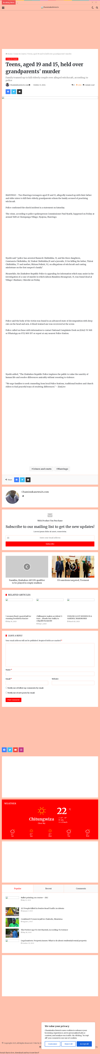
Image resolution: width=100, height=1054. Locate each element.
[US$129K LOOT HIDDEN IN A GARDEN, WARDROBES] (80, 606)
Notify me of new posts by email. (21, 693)
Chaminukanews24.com (19, 85)
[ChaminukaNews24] (50, 7)
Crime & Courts (20, 54)
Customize (52, 1044)
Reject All (68, 1044)
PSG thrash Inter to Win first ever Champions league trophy (40, 2)
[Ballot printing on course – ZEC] (12, 900)
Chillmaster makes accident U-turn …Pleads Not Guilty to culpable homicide (49, 618)
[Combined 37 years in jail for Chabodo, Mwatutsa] (12, 922)
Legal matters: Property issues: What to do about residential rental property (54, 941)
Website (55, 679)
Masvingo (63, 469)
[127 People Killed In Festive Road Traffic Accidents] (12, 911)
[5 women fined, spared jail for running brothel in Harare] (19, 606)
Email (9, 679)
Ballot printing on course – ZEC (34, 898)
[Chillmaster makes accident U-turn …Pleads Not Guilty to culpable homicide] (50, 606)
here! (37, 1053)
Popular (17, 888)
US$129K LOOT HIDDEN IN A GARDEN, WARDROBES (79, 617)
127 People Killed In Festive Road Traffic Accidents (42, 908)
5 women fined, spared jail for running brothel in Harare (18, 617)
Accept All (84, 1044)
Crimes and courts (42, 469)
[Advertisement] (50, 29)
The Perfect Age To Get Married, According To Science (44, 930)
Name (9, 670)
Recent (48, 888)
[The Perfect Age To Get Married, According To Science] (12, 933)
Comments (81, 888)
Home (9, 54)
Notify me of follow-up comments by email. (26, 688)
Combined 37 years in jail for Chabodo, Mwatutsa (41, 919)
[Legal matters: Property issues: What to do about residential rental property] (12, 944)
